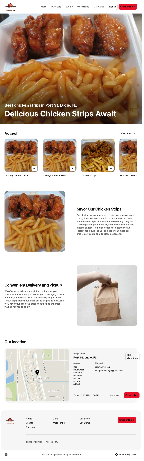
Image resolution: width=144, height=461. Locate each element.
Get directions (132, 357)
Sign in (112, 6)
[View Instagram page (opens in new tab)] (6, 454)
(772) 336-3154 (102, 367)
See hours (114, 395)
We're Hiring (83, 6)
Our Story (56, 6)
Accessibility (52, 442)
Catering (30, 427)
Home (29, 418)
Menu (44, 6)
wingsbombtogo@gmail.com (109, 370)
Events (69, 6)
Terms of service (34, 442)
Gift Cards (99, 6)
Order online (131, 395)
